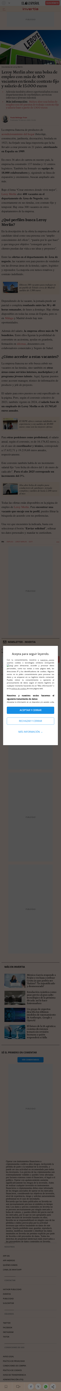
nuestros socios (47, 660)
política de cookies (19, 688)
